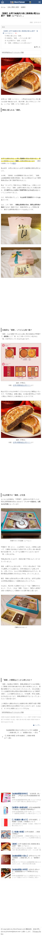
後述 (14, 163)
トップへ (37, 725)
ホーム (3, 7)
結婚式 (23, 7)
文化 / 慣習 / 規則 (13, 7)
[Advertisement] (21, 134)
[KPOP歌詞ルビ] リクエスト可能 (13, 52)
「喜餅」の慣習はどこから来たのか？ (19, 43)
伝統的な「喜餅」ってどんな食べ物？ (19, 38)
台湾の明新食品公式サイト (22, 385)
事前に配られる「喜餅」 (14, 36)
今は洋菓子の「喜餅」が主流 (16, 41)
